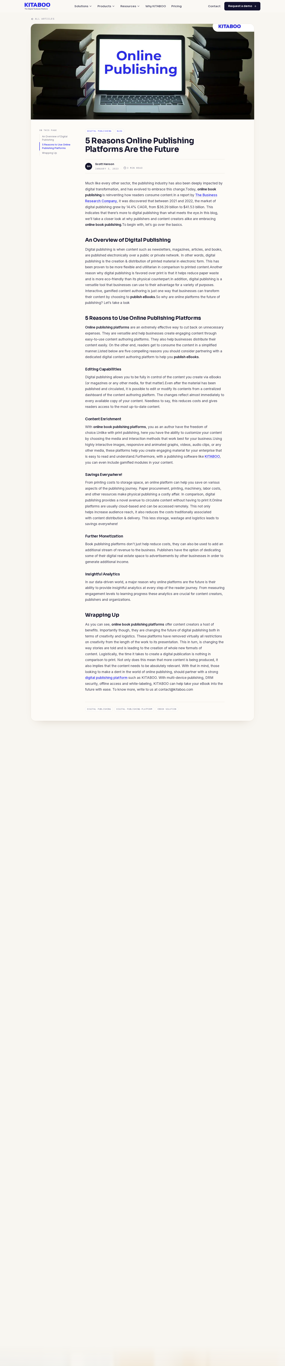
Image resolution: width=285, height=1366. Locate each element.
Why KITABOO (155, 6)
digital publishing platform (106, 678)
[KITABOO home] (37, 6)
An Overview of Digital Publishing (54, 138)
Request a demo (240, 6)
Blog (119, 131)
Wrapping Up (49, 152)
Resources (128, 6)
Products (104, 6)
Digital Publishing (99, 131)
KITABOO (212, 456)
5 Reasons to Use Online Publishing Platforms (56, 146)
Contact (214, 6)
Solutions (81, 6)
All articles (44, 18)
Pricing (176, 6)
